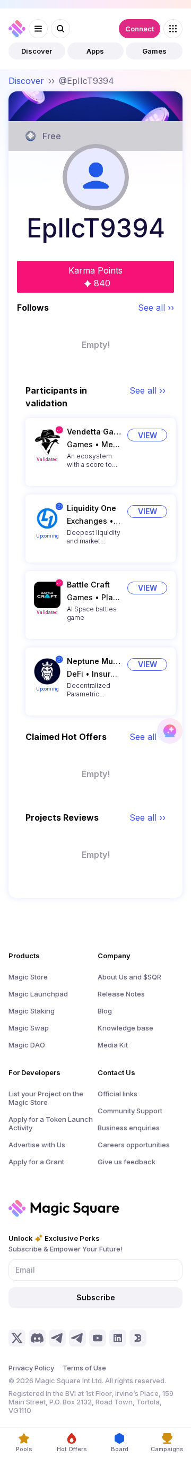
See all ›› (156, 307)
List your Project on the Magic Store (45, 1097)
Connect (139, 28)
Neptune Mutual (94, 661)
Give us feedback (126, 1161)
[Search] (60, 28)
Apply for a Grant (36, 1161)
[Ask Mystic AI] (170, 731)
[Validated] (47, 442)
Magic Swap (28, 1028)
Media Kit (113, 1045)
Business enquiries (129, 1127)
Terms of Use (84, 1368)
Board (119, 1449)
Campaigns (167, 1449)
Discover (36, 51)
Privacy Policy (31, 1368)
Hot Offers (72, 1449)
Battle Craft (88, 584)
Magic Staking (31, 1011)
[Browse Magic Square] (173, 28)
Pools (24, 1449)
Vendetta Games (94, 431)
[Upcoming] (47, 518)
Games (154, 51)
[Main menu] (38, 28)
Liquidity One (91, 508)
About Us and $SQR (129, 977)
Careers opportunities (134, 1144)
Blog (105, 1011)
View (147, 435)
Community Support (130, 1110)
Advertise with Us (36, 1144)
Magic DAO (26, 1045)
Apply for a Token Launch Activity (50, 1123)
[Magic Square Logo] (16, 28)
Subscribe (95, 1297)
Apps (95, 51)
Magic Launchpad (38, 994)
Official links (117, 1093)
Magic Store (28, 977)
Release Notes (121, 994)
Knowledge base (125, 1028)
